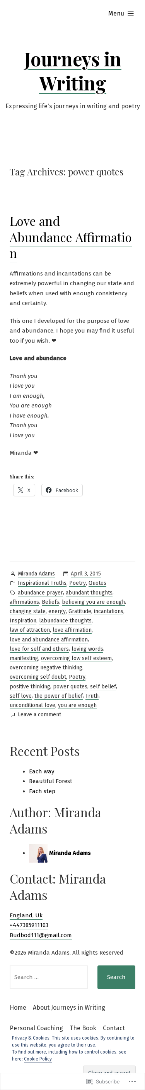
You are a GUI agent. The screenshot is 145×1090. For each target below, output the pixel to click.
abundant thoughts (89, 592)
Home (18, 1007)
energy (57, 611)
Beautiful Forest (50, 781)
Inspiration (23, 620)
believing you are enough (93, 602)
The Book (83, 1028)
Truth (92, 696)
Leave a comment (39, 715)
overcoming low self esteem (76, 658)
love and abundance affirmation (49, 639)
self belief (103, 686)
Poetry (77, 583)
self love (21, 696)
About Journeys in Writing (69, 1007)
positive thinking (30, 686)
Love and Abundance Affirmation (71, 236)
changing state (28, 611)
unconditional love (32, 705)
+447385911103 (29, 925)
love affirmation (72, 630)
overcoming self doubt (38, 677)
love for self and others (39, 649)
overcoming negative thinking (46, 667)
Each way (41, 771)
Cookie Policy (38, 1059)
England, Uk (26, 915)
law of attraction (30, 630)
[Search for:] (49, 977)
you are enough (77, 705)
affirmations (24, 602)
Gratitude (79, 611)
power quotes (70, 686)
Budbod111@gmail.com (41, 935)
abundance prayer (40, 592)
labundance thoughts (65, 620)
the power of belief (58, 696)
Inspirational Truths (42, 583)
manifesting (24, 658)
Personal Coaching (36, 1028)
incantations (108, 611)
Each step (42, 791)
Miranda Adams (36, 573)
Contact (114, 1028)
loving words (87, 649)
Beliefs (50, 602)
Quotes (97, 583)
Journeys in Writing (72, 70)
